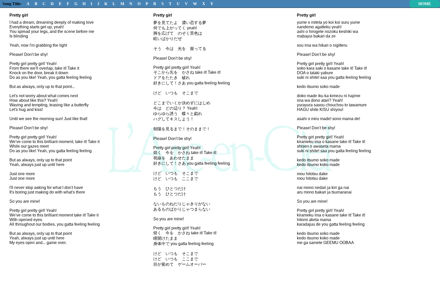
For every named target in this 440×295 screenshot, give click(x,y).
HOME (424, 4)
